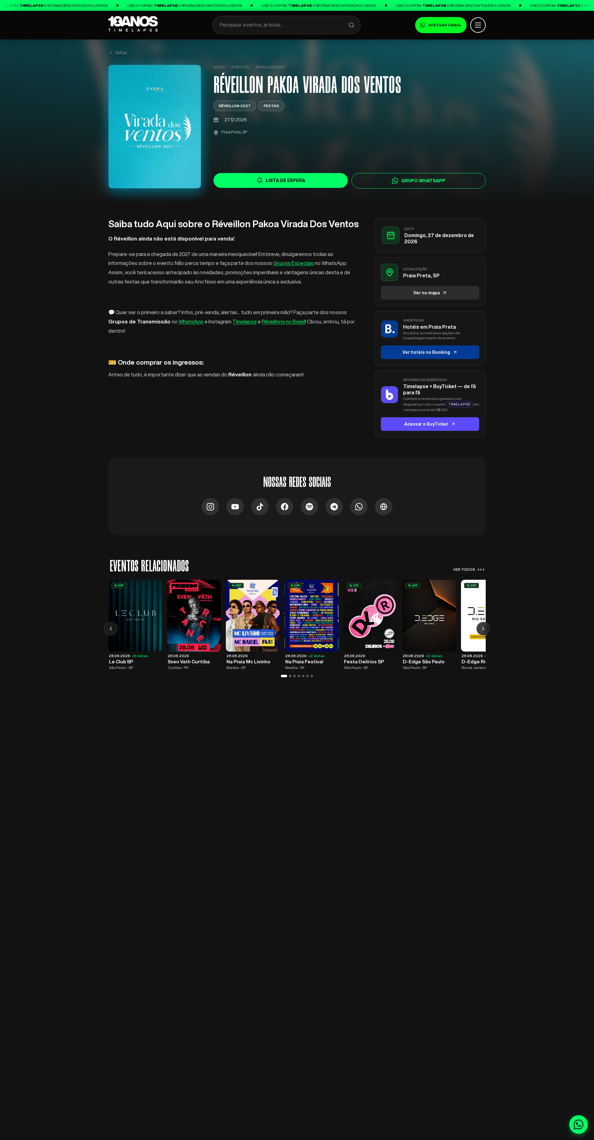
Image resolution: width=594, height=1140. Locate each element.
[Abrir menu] (478, 25)
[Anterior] (111, 628)
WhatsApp (191, 321)
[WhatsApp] (359, 506)
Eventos (240, 67)
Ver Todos (468, 569)
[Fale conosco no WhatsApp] (578, 1124)
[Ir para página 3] (294, 676)
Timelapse (244, 321)
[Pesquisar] (351, 25)
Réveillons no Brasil (283, 321)
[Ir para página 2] (290, 676)
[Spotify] (309, 506)
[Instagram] (210, 506)
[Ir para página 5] (303, 676)
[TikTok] (260, 506)
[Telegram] (334, 506)
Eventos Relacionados (149, 566)
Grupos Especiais (293, 263)
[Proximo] (483, 628)
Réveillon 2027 (271, 67)
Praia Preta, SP (234, 132)
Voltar (121, 52)
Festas (271, 106)
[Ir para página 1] (284, 676)
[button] (154, 127)
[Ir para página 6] (307, 676)
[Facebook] (284, 506)
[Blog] (383, 506)
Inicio (219, 67)
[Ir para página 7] (312, 676)
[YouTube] (235, 506)
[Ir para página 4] (299, 676)
